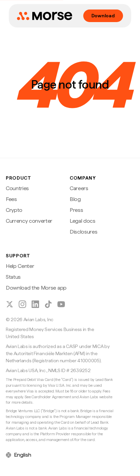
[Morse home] (44, 16)
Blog (75, 199)
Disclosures (83, 231)
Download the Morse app (36, 288)
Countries (17, 188)
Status (13, 277)
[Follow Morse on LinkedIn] (35, 304)
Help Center (20, 266)
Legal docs (82, 221)
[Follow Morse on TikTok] (48, 304)
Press (76, 210)
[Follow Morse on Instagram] (22, 304)
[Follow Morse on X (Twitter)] (9, 304)
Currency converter (29, 221)
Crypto (14, 210)
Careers (79, 188)
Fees (11, 199)
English (22, 455)
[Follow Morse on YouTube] (61, 304)
